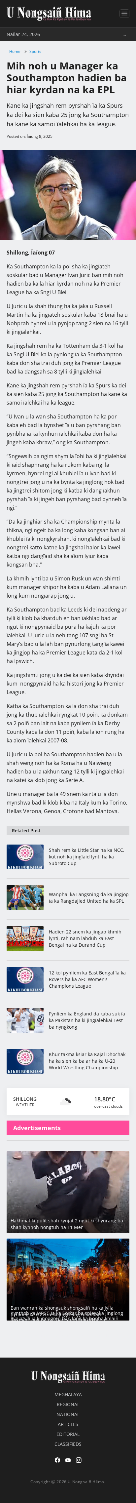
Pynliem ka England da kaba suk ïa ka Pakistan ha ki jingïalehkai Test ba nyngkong (87, 1020)
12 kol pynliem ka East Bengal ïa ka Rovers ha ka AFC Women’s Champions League (87, 979)
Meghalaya (68, 1394)
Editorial (68, 1434)
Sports (35, 51)
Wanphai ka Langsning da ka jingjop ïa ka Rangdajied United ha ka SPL (89, 897)
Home (14, 51)
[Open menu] (124, 13)
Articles (68, 1424)
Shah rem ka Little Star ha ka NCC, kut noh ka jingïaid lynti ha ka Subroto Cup (86, 856)
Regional (68, 1404)
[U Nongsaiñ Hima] (49, 14)
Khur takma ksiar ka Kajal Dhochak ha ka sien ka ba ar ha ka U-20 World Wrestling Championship (87, 1061)
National (68, 1414)
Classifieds (68, 1444)
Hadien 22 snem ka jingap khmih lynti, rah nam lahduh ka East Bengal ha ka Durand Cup (85, 938)
